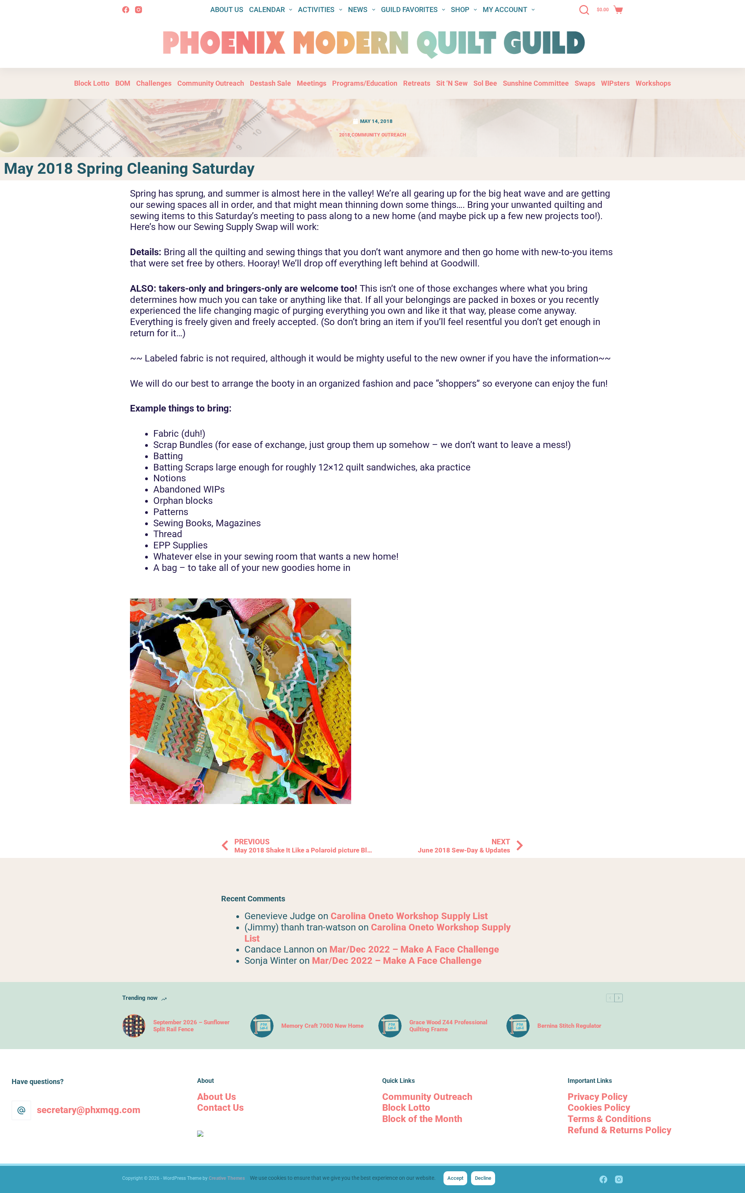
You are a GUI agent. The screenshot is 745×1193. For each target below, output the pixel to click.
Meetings (311, 83)
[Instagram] (138, 9)
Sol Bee (485, 83)
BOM (122, 83)
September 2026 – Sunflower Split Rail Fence (191, 1026)
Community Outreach (210, 83)
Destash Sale (270, 83)
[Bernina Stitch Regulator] (518, 1025)
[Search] (584, 10)
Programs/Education (364, 83)
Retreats (416, 83)
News (357, 9)
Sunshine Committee (536, 83)
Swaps (585, 83)
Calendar (267, 9)
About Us (226, 9)
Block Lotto (91, 83)
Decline (483, 1178)
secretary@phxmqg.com (88, 1110)
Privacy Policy (597, 1096)
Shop (460, 9)
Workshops (653, 83)
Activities (316, 9)
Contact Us (220, 1107)
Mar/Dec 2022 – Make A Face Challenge (414, 949)
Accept (455, 1178)
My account (505, 9)
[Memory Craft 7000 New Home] (262, 1025)
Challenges (154, 83)
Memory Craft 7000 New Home (322, 1025)
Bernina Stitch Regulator (569, 1025)
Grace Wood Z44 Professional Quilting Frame (448, 1026)
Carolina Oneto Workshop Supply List (409, 916)
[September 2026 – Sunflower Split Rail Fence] (134, 1025)
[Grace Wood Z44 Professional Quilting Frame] (390, 1025)
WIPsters (615, 83)
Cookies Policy (599, 1107)
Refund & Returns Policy (619, 1130)
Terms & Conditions (609, 1118)
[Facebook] (125, 9)
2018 (344, 135)
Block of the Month (422, 1118)
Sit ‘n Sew (452, 83)
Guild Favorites (409, 9)
